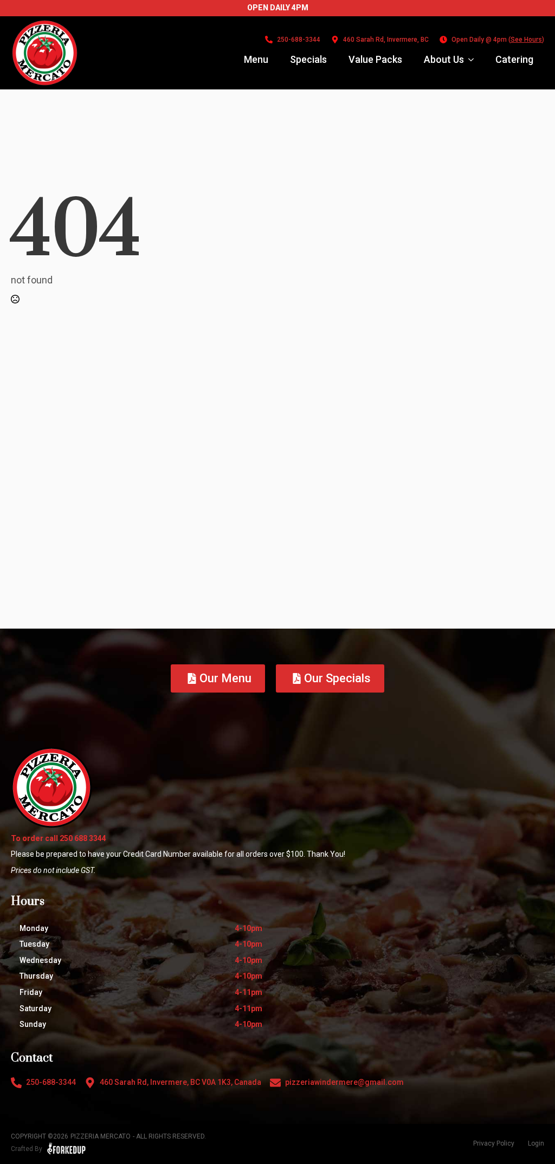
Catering (514, 59)
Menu (256, 59)
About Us (444, 59)
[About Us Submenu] (474, 59)
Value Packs (375, 59)
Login (536, 1143)
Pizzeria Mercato (100, 1136)
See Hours (526, 39)
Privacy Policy (493, 1143)
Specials (308, 59)
